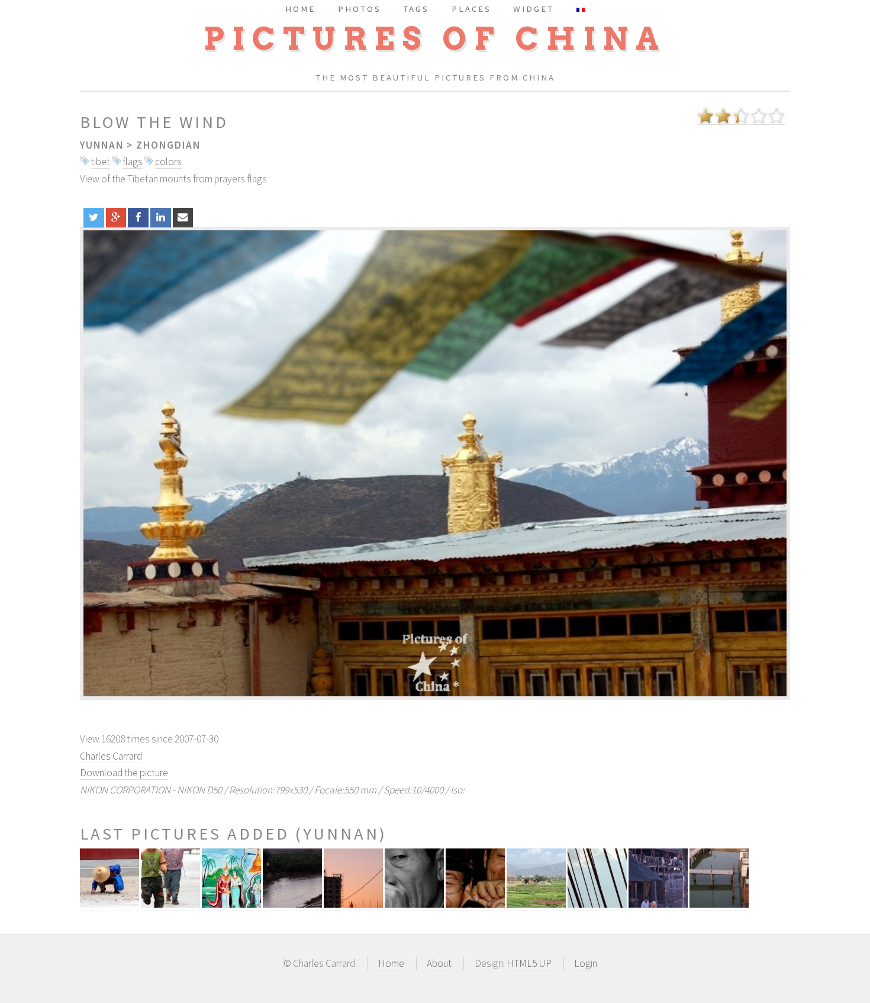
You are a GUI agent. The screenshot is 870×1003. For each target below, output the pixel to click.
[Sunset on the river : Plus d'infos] (292, 904)
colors (168, 161)
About (439, 963)
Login (585, 963)
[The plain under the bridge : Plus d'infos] (536, 904)
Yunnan (102, 145)
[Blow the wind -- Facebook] (138, 217)
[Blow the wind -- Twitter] (93, 217)
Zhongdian (168, 145)
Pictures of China (435, 38)
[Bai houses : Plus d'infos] (658, 904)
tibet (100, 161)
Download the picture (124, 772)
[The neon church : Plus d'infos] (353, 904)
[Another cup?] (435, 463)
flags (133, 161)
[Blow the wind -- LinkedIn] (160, 217)
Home (391, 963)
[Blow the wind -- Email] (183, 217)
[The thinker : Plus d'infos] (414, 904)
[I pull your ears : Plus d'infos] (475, 904)
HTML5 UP (529, 963)
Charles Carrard (111, 756)
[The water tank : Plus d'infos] (719, 904)
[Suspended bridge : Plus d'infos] (597, 904)
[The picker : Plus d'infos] (109, 904)
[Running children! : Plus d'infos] (170, 904)
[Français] (580, 8)
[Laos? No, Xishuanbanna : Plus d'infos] (231, 904)
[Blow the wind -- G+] (116, 217)
